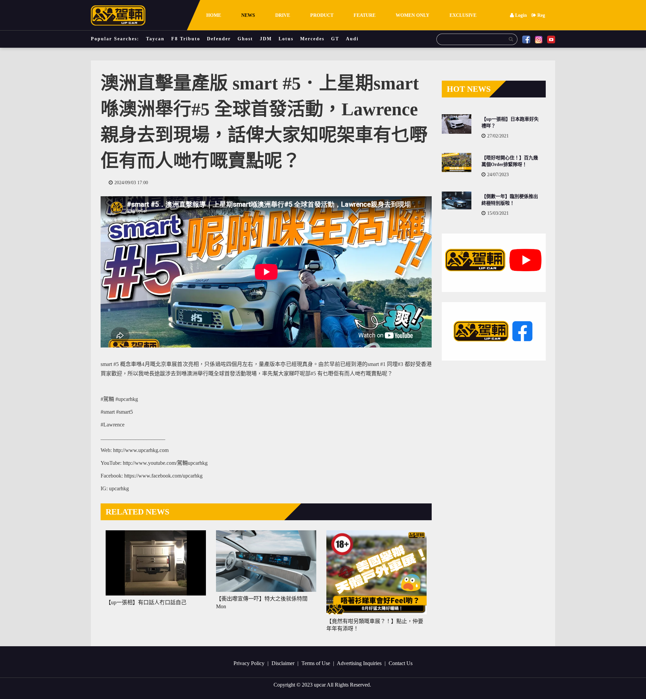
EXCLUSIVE (463, 15)
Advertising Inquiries (360, 663)
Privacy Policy (250, 663)
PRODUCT (321, 15)
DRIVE (282, 15)
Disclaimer (284, 663)
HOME (213, 15)
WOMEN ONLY (412, 15)
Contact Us (400, 663)
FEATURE (364, 15)
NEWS (248, 15)
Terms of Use (316, 663)
